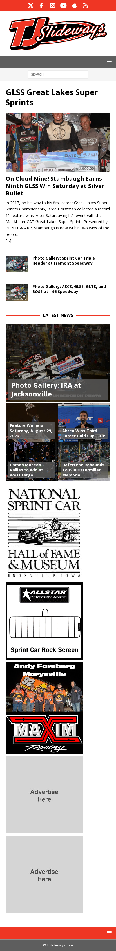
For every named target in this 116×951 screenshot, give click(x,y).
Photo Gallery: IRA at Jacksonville (46, 389)
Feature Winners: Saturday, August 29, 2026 (31, 430)
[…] (8, 240)
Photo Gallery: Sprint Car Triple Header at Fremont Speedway (63, 260)
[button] (108, 61)
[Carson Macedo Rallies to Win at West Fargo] (32, 461)
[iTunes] (74, 5)
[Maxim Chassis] (44, 750)
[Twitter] (30, 5)
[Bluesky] (85, 5)
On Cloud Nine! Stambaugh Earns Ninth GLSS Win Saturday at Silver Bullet (55, 186)
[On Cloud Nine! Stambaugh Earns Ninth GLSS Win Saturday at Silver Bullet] (58, 142)
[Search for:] (58, 74)
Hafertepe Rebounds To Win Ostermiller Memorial (83, 470)
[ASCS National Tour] (17, 292)
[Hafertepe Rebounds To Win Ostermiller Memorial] (84, 461)
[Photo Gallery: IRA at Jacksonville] (58, 363)
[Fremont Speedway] (17, 264)
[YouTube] (63, 5)
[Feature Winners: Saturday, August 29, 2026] (32, 422)
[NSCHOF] (44, 577)
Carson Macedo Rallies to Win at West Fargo (26, 470)
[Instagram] (52, 5)
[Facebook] (41, 5)
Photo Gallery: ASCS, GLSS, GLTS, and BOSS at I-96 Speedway (69, 289)
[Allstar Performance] (44, 656)
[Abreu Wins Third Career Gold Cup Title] (84, 422)
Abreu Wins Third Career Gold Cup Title (83, 433)
